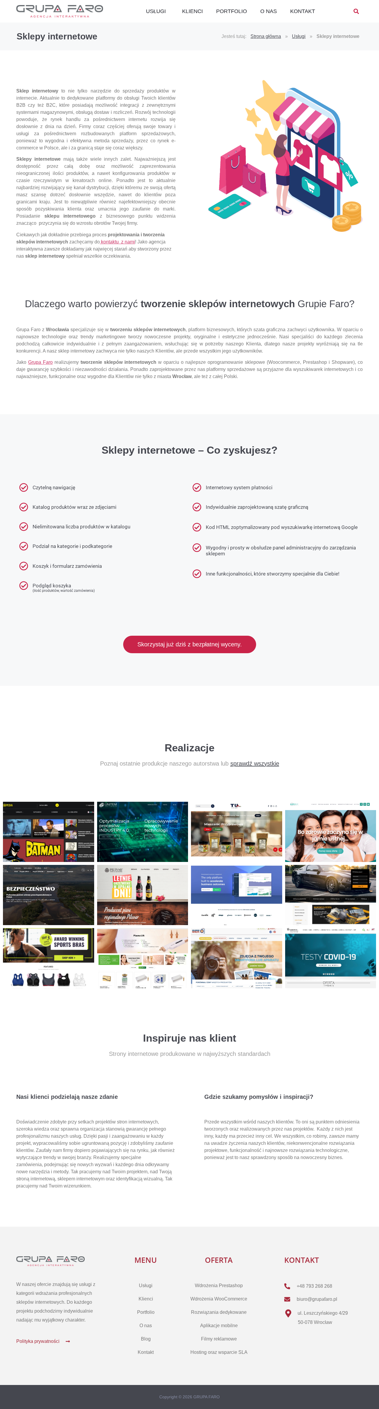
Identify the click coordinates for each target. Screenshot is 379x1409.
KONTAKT (302, 11)
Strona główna (265, 36)
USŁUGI (156, 11)
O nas (145, 1325)
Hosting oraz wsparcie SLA (219, 1352)
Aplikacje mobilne (219, 1325)
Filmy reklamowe (219, 1338)
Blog (146, 1338)
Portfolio (146, 1312)
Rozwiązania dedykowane (219, 1312)
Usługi (299, 36)
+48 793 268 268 (314, 1286)
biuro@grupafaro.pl (317, 1299)
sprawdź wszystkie (254, 763)
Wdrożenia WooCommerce (218, 1298)
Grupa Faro (40, 362)
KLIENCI (192, 11)
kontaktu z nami (117, 241)
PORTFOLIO (231, 11)
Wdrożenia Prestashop (219, 1285)
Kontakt (146, 1352)
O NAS (268, 11)
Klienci (146, 1298)
